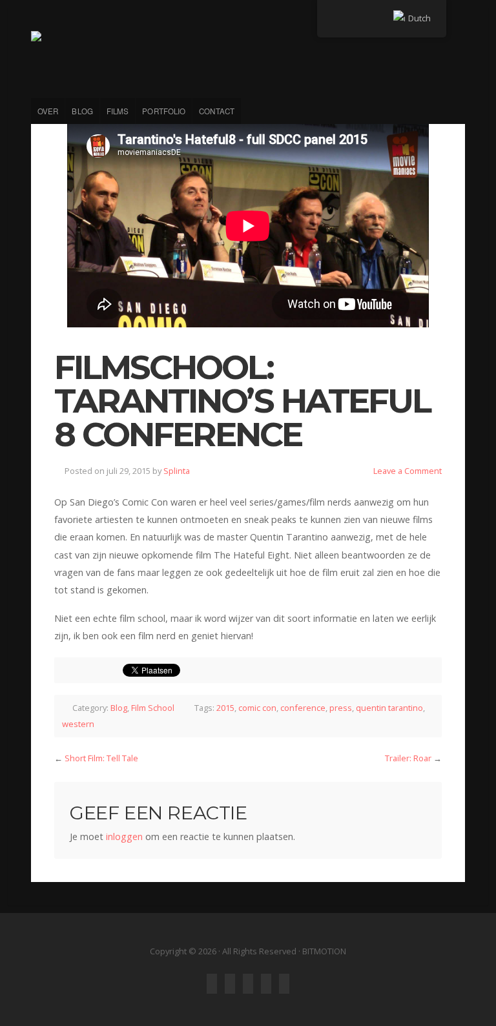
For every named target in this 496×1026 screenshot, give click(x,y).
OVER (47, 111)
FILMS (118, 111)
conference (303, 707)
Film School (152, 707)
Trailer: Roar (408, 758)
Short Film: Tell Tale (101, 758)
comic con (257, 707)
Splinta (176, 471)
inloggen (124, 836)
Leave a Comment (407, 471)
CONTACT (216, 111)
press (340, 707)
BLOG (82, 111)
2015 (225, 707)
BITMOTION (248, 57)
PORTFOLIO (163, 111)
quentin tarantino (389, 707)
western (78, 724)
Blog (118, 707)
